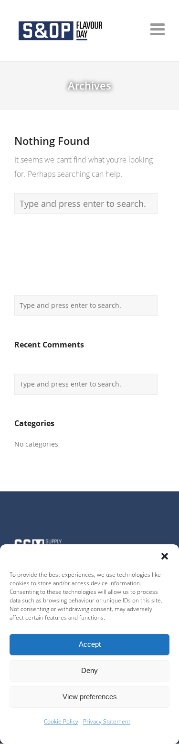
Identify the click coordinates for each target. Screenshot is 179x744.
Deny (89, 670)
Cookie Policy (61, 721)
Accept (90, 644)
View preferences (90, 697)
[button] (164, 556)
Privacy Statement (106, 721)
